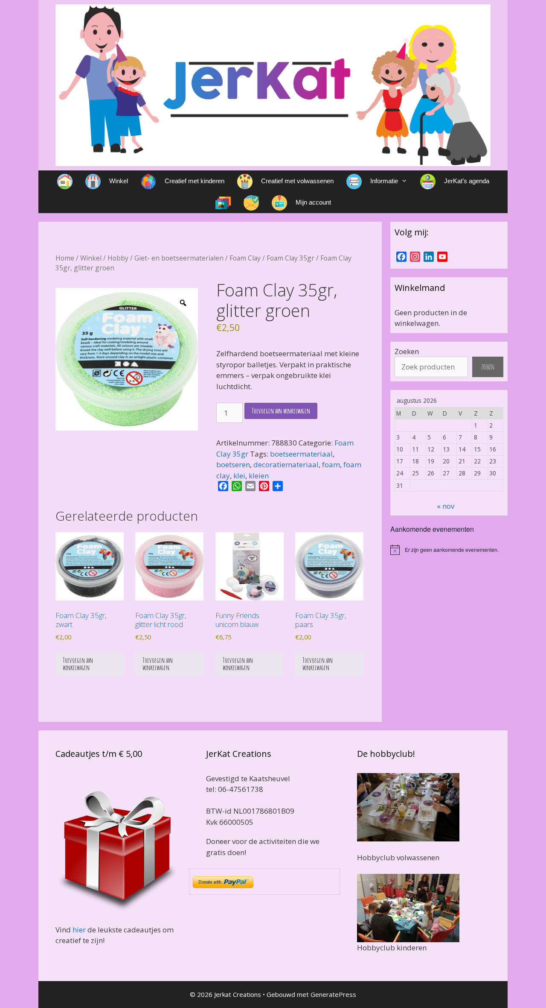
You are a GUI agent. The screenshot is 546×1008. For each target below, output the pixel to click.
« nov (445, 506)
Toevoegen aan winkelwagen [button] (78, 664)
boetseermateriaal (301, 454)
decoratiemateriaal (286, 464)
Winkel (91, 258)
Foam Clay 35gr (290, 258)
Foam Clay (245, 258)
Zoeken (407, 351)
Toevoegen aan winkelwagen (281, 410)
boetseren (233, 464)
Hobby (117, 258)
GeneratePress (333, 994)
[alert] (449, 550)
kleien (259, 476)
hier (79, 930)
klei (239, 476)
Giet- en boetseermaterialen (179, 258)
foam (331, 464)
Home (64, 258)
